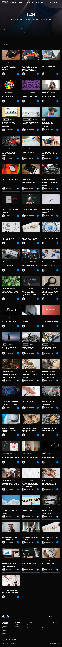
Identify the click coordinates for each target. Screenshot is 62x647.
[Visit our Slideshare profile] (15, 640)
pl (54, 622)
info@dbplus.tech (54, 616)
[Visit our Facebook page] (9, 640)
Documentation (30, 624)
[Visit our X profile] (12, 640)
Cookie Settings (13, 643)
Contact (41, 630)
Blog (28, 627)
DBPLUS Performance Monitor (5, 632)
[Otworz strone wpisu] (18, 74)
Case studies (42, 627)
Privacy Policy (5, 643)
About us (42, 624)
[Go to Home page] (5, 616)
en (56, 622)
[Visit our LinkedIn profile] (3, 640)
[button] (50, 2)
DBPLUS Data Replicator (5, 627)
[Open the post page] (11, 55)
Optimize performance (17, 625)
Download (29, 630)
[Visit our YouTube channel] (6, 640)
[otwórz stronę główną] (5, 2)
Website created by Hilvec (54, 643)
